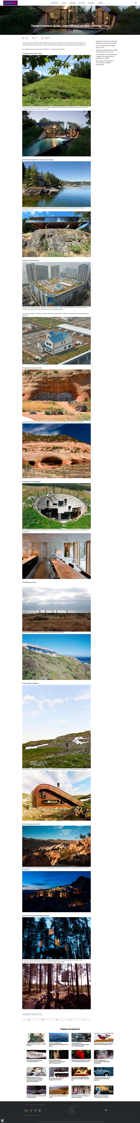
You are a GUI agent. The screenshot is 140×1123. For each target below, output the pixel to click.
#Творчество (54, 2)
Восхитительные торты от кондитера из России (56, 1079)
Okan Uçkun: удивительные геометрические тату (34, 1060)
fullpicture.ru (88, 1009)
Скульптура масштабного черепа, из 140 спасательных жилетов (81, 1060)
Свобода (71, 1110)
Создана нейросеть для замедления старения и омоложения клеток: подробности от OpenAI (106, 56)
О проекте (100, 2)
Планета (71, 1113)
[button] (2, 1120)
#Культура (82, 2)
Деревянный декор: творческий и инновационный (36, 1096)
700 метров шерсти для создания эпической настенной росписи (103, 1043)
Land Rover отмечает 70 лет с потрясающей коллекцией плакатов (102, 1079)
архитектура (27, 1014)
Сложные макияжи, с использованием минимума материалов (102, 1061)
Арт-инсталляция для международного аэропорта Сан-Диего (58, 1044)
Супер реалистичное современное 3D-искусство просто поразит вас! (57, 1061)
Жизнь (71, 1108)
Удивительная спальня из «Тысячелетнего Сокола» (101, 1096)
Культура (72, 1111)
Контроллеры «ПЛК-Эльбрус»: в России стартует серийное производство (105, 62)
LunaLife (26, 1105)
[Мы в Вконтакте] (106, 1110)
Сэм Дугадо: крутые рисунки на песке (58, 1096)
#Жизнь (64, 2)
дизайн (70, 30)
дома (40, 1014)
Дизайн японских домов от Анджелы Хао (36, 1044)
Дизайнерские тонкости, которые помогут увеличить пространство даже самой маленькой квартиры (35, 1079)
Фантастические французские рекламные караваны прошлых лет (80, 1079)
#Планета (91, 2)
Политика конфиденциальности (32, 1115)
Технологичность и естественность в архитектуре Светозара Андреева (80, 1044)
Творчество (72, 1106)
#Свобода (72, 2)
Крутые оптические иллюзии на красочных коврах (80, 1096)
